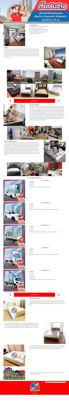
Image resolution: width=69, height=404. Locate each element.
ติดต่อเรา (26, 22)
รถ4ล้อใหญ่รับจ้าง (16, 55)
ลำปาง (44, 30)
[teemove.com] (35, 391)
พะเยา (42, 30)
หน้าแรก (1, 22)
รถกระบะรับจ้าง (12, 55)
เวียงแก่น (16, 53)
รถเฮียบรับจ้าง (25, 55)
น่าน (47, 30)
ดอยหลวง (47, 29)
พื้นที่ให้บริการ (17, 22)
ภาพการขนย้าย (22, 22)
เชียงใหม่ (40, 30)
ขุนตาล (35, 29)
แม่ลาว (21, 53)
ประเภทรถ (12, 22)
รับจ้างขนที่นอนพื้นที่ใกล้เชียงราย (34, 30)
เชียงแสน (9, 53)
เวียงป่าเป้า (38, 29)
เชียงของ (18, 53)
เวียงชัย (44, 29)
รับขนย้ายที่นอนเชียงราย (8, 49)
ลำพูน (46, 30)
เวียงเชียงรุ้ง (13, 53)
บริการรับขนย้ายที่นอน (7, 22)
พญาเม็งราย (41, 29)
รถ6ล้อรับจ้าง (21, 55)
